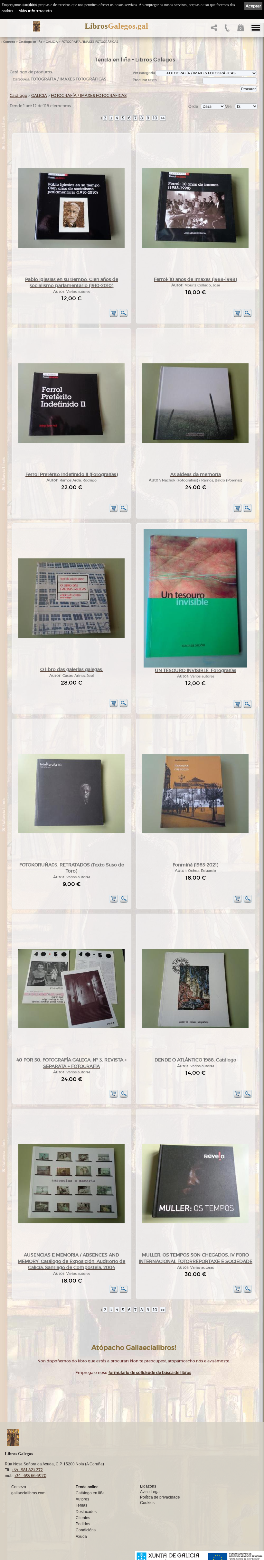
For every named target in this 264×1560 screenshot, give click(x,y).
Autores (82, 1499)
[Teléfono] (226, 29)
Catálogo (18, 95)
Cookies (147, 1503)
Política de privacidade (160, 1497)
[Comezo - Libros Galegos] (36, 26)
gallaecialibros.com (28, 1493)
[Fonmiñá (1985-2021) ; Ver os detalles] (195, 832)
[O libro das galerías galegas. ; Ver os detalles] (71, 637)
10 (155, 118)
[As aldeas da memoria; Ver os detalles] (195, 442)
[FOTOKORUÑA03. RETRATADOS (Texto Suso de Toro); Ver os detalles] (71, 832)
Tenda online (87, 1487)
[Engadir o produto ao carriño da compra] (113, 316)
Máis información (35, 10)
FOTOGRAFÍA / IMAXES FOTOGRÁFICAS (89, 41)
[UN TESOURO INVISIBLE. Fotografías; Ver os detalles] (195, 666)
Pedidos (83, 1524)
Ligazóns (148, 1486)
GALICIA (52, 41)
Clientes (83, 1518)
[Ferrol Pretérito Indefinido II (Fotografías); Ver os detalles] (71, 442)
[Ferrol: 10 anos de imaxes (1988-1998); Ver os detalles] (195, 247)
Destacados (86, 1512)
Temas (81, 1505)
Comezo (9, 41)
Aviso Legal (150, 1492)
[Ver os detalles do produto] (123, 316)
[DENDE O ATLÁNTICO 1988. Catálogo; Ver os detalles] (195, 1027)
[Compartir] (213, 29)
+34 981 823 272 (27, 1469)
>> (163, 118)
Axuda (81, 1536)
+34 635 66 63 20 (30, 1475)
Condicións (86, 1530)
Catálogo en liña (30, 41)
